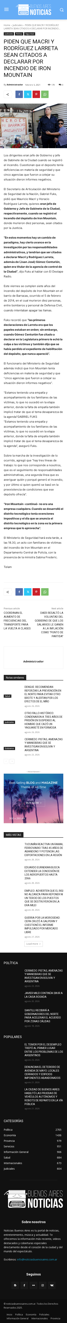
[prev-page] (6, 761)
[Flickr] (33, 1285)
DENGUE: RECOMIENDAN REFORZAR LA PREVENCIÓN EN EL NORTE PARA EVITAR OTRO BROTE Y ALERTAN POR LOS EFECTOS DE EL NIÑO (43, 694)
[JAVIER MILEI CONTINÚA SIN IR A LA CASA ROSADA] (13, 997)
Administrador (15, 84)
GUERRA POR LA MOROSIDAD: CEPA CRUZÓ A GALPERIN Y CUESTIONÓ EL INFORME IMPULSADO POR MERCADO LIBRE (42, 925)
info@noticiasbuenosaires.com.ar (37, 1259)
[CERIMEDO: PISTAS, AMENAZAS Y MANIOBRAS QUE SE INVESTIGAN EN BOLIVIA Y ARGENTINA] (13, 744)
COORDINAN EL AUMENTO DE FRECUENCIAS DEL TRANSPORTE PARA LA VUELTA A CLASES (17, 620)
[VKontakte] (51, 1285)
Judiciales (18, 25)
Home (7, 25)
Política (19, 33)
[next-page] (12, 761)
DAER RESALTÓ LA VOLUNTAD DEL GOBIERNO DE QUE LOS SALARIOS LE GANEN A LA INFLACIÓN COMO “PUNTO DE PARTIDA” (49, 624)
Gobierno (9, 748)
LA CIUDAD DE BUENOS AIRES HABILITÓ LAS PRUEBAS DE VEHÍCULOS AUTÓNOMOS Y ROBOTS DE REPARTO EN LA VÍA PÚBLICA (44, 1096)
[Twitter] (27, 94)
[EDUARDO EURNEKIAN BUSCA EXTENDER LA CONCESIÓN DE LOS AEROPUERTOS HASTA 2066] (13, 872)
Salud (7, 696)
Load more (32, 943)
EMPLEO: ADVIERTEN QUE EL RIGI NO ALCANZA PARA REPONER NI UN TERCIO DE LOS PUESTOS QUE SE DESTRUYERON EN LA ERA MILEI (44, 898)
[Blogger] (15, 1285)
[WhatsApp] (45, 94)
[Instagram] (42, 1285)
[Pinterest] (36, 94)
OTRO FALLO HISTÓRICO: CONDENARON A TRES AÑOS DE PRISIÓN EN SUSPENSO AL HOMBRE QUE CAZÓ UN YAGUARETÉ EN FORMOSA (44, 720)
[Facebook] (19, 94)
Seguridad (29, 33)
